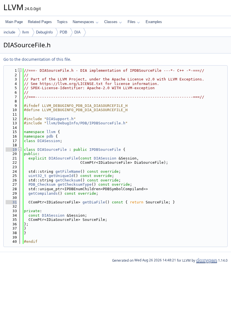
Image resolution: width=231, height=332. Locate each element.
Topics (62, 22)
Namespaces (83, 22)
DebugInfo (44, 32)
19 (11, 149)
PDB (63, 32)
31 (11, 202)
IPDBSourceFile (105, 149)
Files (132, 22)
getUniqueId (61, 176)
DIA (77, 32)
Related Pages (40, 22)
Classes (110, 22)
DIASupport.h (60, 119)
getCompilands (43, 193)
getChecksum (67, 180)
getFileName (67, 171)
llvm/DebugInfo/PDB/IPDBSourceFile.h (85, 123)
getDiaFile (94, 202)
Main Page (14, 22)
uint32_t (37, 176)
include (9, 32)
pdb (49, 136)
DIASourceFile (52, 149)
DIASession (48, 141)
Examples (154, 22)
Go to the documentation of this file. (37, 59)
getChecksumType (75, 184)
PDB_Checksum (41, 184)
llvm (25, 32)
